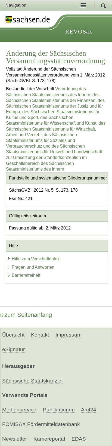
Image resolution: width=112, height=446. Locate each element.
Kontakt (40, 335)
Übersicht (13, 335)
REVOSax (78, 31)
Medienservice (19, 409)
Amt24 (88, 409)
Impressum (68, 335)
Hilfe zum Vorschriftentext (36, 259)
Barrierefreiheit (26, 275)
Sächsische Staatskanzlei (32, 381)
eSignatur (13, 349)
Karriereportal (49, 439)
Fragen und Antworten (33, 267)
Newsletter (14, 439)
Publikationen (59, 409)
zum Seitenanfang (28, 314)
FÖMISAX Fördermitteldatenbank (41, 424)
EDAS (78, 439)
